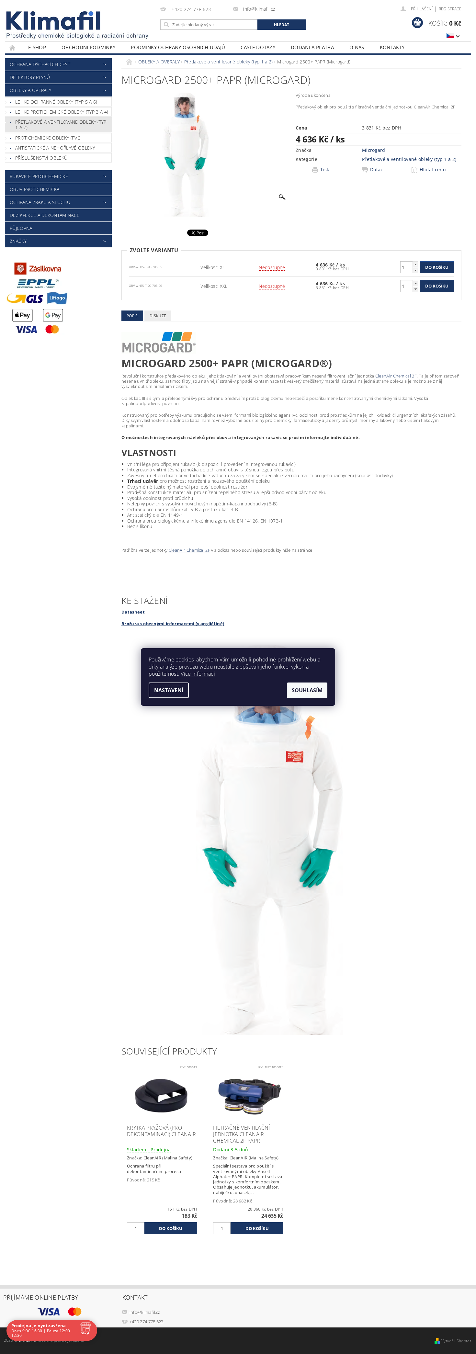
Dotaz (376, 170)
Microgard (373, 150)
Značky (18, 241)
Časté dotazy (258, 47)
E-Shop (37, 47)
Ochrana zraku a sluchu (40, 202)
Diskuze (158, 316)
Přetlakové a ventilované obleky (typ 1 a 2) (61, 125)
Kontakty (392, 47)
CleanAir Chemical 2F (396, 376)
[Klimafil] (53, 20)
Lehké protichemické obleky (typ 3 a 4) (61, 112)
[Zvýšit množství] (415, 264)
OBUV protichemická (35, 189)
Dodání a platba (312, 47)
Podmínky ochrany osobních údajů (178, 47)
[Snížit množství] (415, 270)
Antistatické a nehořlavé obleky (55, 148)
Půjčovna (21, 228)
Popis (132, 316)
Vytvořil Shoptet (456, 1341)
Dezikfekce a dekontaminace (44, 215)
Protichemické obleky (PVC (47, 138)
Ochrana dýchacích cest (40, 64)
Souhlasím (307, 690)
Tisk (324, 170)
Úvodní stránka (12, 47)
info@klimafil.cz (145, 1312)
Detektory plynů (30, 77)
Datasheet (133, 612)
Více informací (198, 673)
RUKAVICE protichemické (39, 176)
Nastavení (168, 690)
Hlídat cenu (433, 170)
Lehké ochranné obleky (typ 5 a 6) (56, 102)
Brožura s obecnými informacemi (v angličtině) (172, 623)
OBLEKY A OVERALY (30, 90)
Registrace (450, 9)
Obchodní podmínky (88, 47)
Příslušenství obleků (41, 158)
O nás (356, 47)
